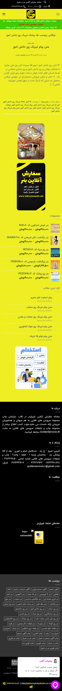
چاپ (47, 633)
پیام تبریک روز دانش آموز (22, 104)
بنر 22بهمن (20, 594)
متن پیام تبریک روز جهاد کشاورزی (35, 326)
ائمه (9, 589)
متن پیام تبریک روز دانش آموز (31, 47)
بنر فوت (12, 623)
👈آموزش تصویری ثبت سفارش (23, 22)
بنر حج (8, 599)
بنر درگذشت (53, 604)
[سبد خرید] (3, 14)
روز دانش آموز (26, 107)
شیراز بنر (55, 633)
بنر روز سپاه (37, 613)
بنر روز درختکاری (51, 613)
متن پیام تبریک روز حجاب (39, 307)
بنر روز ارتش (9, 604)
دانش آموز (37, 107)
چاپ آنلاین (37, 633)
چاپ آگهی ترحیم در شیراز (48, 638)
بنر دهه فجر (41, 604)
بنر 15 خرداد (32, 594)
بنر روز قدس (24, 613)
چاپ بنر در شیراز (28, 638)
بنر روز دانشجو (22, 608)
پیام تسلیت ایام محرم (41, 297)
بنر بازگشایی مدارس (33, 599)
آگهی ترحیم (53, 589)
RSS (9, 668)
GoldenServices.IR (50, 432)
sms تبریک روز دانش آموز (14, 101)
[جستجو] (45, 2)
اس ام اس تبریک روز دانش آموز (47, 104)
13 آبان (28, 101)
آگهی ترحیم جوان (39, 589)
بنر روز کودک (53, 623)
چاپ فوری (41, 643)
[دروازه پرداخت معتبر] (38, 537)
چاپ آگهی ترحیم (23, 633)
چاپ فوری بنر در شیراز (49, 648)
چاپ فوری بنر (28, 643)
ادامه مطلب (31, 91)
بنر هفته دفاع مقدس (50, 628)
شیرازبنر (7, 628)
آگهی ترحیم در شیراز (21, 589)
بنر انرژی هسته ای (51, 599)
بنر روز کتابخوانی (11, 618)
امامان (56, 594)
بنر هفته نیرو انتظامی (30, 628)
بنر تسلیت (18, 599)
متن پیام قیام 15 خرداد (41, 336)
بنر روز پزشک (26, 618)
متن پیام (31, 43)
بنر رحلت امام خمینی (25, 604)
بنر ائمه (10, 594)
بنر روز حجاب (53, 608)
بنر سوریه (41, 623)
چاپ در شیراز (53, 643)
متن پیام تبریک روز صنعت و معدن (35, 316)
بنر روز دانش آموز (38, 608)
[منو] (58, 14)
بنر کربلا (16, 628)
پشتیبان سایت (20, 55)
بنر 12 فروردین (45, 594)
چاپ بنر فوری (14, 638)
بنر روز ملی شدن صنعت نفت (46, 618)
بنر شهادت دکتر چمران (26, 623)
